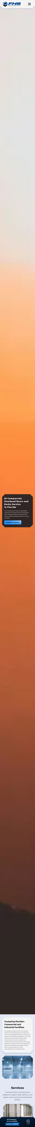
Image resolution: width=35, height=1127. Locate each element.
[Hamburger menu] (29, 4)
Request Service (12, 1124)
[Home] (12, 4)
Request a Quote (12, 522)
